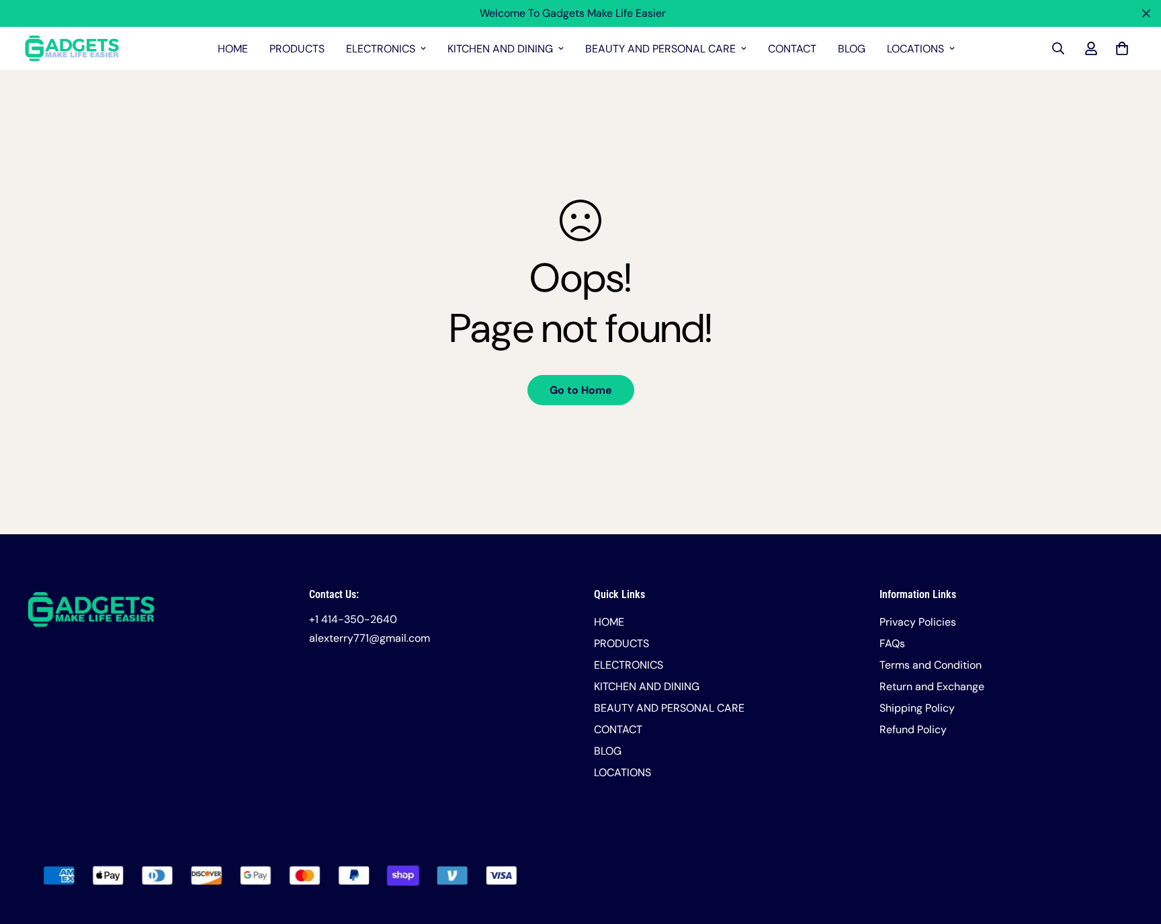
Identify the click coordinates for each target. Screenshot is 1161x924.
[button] (1119, 48)
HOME (233, 49)
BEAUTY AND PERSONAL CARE (660, 49)
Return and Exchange (931, 686)
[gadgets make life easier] (72, 48)
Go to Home (581, 390)
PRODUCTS (297, 49)
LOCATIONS (915, 49)
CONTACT (792, 49)
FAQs (892, 643)
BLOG (851, 49)
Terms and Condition (930, 665)
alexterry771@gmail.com (369, 638)
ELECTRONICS (380, 49)
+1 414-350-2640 (353, 619)
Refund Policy (913, 729)
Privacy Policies (917, 622)
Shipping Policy (917, 708)
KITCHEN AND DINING (500, 49)
